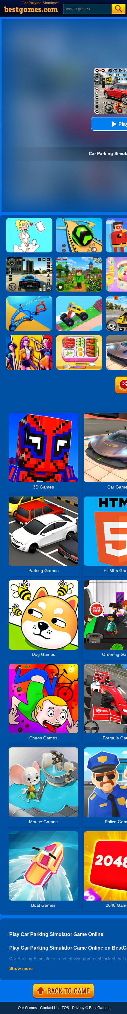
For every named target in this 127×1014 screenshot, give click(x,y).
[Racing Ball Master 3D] (79, 220)
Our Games (27, 1008)
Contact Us (49, 1008)
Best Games (99, 1008)
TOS (65, 1008)
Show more (21, 968)
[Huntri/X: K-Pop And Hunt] (29, 337)
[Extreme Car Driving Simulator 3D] (29, 259)
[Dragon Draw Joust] (29, 298)
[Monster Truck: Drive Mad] (79, 298)
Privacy (78, 1008)
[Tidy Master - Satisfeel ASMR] (79, 337)
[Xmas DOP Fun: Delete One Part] (29, 220)
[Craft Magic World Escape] (79, 259)
